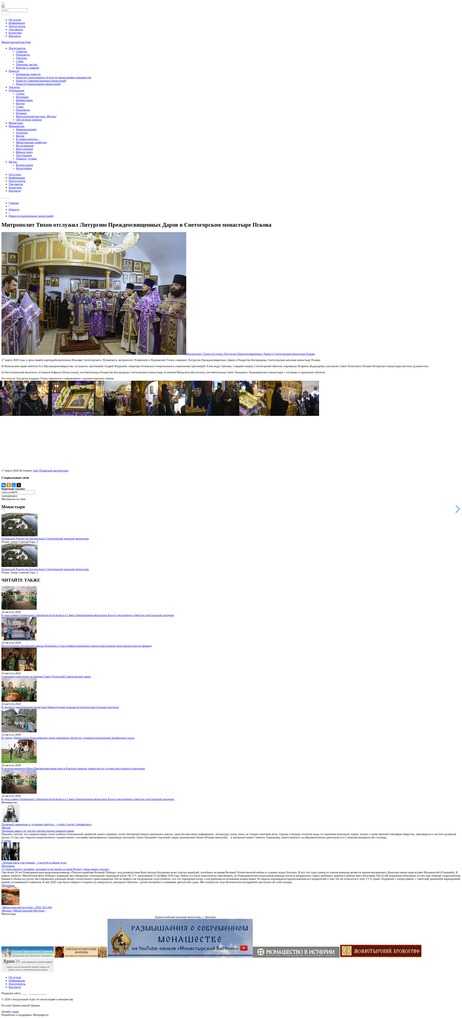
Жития (20, 135)
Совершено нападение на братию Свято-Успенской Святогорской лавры (46, 676)
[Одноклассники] (8, 485)
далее (15, 1011)
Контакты (15, 36)
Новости (14, 70)
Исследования (24, 145)
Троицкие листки (26, 64)
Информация (17, 23)
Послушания (24, 155)
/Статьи (6, 840)
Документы (16, 29)
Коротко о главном (27, 67)
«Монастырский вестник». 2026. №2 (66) (26, 907)
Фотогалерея (24, 168)
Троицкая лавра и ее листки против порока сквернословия (37, 830)
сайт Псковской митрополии (50, 470)
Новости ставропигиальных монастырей (41, 80)
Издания (21, 113)
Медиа (13, 161)
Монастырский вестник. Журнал (36, 116)
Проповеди (23, 54)
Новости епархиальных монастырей (38, 83)
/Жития (5, 827)
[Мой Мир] (14, 485)
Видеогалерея (24, 165)
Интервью (22, 96)
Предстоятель (17, 48)
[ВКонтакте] (3, 485)
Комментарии (24, 100)
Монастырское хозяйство (31, 142)
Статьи (20, 93)
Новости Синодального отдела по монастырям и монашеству (53, 77)
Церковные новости (28, 74)
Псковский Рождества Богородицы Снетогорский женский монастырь (45, 538)
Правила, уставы (26, 158)
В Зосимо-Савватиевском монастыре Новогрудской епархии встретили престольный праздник (60, 707)
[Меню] (3, 6)
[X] (19, 485)
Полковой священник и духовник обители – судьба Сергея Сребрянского (46, 824)
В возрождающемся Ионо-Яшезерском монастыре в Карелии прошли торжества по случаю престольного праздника (73, 768)
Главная (13, 203)
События (21, 51)
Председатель (17, 26)
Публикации (16, 90)
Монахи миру (24, 152)
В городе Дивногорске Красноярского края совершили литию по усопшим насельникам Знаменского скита (67, 737)
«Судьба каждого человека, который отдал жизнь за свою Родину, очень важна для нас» (55, 869)
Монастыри (16, 122)
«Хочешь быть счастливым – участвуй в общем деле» (34, 862)
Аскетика (22, 132)
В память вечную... (27, 139)
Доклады (21, 58)
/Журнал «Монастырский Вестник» (23, 910)
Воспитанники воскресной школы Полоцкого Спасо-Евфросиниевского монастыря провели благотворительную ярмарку (76, 645)
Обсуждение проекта (29, 119)
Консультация (24, 148)
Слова (19, 61)
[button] (457, 509)
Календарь (15, 32)
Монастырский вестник (16, 42)
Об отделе (15, 19)
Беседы (20, 103)
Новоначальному (26, 129)
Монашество (16, 126)
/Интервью (8, 865)
